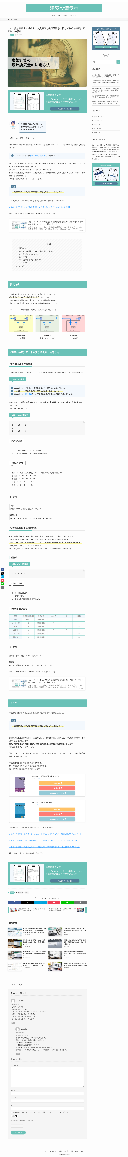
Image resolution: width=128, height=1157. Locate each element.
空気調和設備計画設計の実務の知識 (45, 776)
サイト (13, 1105)
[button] (14, 902)
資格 (97, 132)
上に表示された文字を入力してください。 (23, 1120)
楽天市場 (57, 788)
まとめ (21, 266)
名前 (13, 1090)
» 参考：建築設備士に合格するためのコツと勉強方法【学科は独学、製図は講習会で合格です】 (45, 834)
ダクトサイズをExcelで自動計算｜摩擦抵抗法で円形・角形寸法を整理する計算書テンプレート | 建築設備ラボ (55, 223)
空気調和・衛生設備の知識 (42, 802)
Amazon (57, 783)
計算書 (11, 35)
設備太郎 (24, 1029)
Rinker (38, 778)
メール (13, 1098)
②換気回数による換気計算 (32, 260)
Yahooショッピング (57, 793)
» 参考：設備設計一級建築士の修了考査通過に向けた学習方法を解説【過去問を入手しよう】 (44, 847)
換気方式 (22, 248)
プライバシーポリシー (51, 1151)
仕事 (97, 124)
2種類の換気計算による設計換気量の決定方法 (36, 251)
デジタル (98, 120)
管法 (28, 394)
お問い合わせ (62, 1151)
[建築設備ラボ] (64, 8)
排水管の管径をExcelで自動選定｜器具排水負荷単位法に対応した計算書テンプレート (105, 76)
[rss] (116, 1)
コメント (14, 1065)
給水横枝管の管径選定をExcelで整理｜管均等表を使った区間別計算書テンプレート (105, 97)
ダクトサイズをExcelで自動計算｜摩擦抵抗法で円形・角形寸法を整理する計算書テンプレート (105, 82)
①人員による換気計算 (30, 254)
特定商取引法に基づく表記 (75, 1151)
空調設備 (20, 892)
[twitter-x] (114, 1)
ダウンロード (99, 117)
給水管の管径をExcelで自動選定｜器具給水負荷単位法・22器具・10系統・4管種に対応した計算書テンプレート (105, 90)
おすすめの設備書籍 (37, 156)
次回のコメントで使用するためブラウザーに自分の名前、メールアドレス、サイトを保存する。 (41, 1112)
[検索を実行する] (118, 62)
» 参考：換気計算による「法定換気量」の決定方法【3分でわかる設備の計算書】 (40, 207)
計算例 (25, 257)
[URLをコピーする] (80, 902)
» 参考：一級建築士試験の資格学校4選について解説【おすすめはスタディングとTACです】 (44, 840)
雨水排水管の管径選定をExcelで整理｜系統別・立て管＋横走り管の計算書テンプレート (105, 102)
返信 (13, 1023)
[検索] (119, 1)
